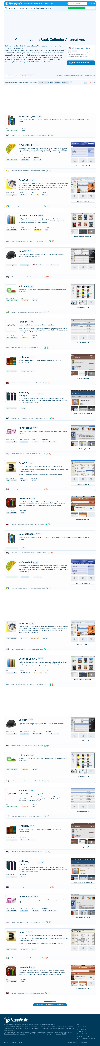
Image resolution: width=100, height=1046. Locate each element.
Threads (10, 1034)
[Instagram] (19, 1042)
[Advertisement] (50, 24)
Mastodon (69, 1032)
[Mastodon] (10, 1042)
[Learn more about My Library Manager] (11, 396)
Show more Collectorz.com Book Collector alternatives (50, 1004)
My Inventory (17, 62)
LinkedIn (22, 1034)
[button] (38, 116)
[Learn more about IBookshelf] (11, 502)
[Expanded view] (85, 83)
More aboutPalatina (82, 342)
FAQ (78, 1024)
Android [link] (47, 82)
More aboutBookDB (82, 484)
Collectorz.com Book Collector (15, 46)
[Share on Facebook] (6, 75)
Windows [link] (41, 82)
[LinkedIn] (21, 1042)
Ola (15, 1026)
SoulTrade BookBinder (42, 62)
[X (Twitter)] (7, 1042)
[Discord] (5, 1042)
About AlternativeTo (83, 1034)
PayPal (64, 1034)
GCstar (56, 57)
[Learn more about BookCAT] (11, 184)
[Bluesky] (13, 1042)
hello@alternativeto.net (36, 1032)
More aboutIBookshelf (82, 519)
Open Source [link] (57, 82)
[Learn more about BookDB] (11, 467)
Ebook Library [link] (65, 82)
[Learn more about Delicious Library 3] (11, 219)
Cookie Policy (81, 1031)
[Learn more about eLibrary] (11, 290)
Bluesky (6, 1034)
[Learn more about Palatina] (11, 326)
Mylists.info (27, 62)
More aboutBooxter (82, 272)
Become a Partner (83, 1036)
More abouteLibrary (82, 307)
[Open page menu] (94, 3)
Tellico (10, 62)
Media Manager (25, 265)
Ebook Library (25, 159)
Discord (48, 1032)
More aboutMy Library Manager (82, 413)
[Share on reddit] (13, 75)
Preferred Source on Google (86, 1038)
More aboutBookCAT (82, 201)
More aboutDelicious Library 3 (82, 236)
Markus (20, 1026)
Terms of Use (81, 1027)
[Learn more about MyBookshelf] (11, 149)
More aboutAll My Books (82, 449)
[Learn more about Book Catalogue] (11, 120)
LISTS (52, 3)
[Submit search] (68, 3)
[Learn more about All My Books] (11, 432)
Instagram (15, 1034)
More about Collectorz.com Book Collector (78, 62)
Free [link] (51, 82)
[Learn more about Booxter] (11, 255)
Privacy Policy (81, 1029)
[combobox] (77, 3)
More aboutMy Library (82, 378)
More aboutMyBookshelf (82, 166)
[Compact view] (87, 83)
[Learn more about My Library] (11, 361)
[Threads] (16, 1042)
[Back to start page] (14, 3)
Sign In (90, 3)
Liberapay (58, 1034)
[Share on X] (10, 75)
